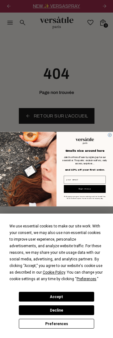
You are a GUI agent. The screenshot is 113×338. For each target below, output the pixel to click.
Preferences (56, 324)
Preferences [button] (86, 279)
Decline (56, 310)
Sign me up (84, 189)
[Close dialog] (109, 135)
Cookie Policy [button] (54, 272)
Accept (56, 297)
